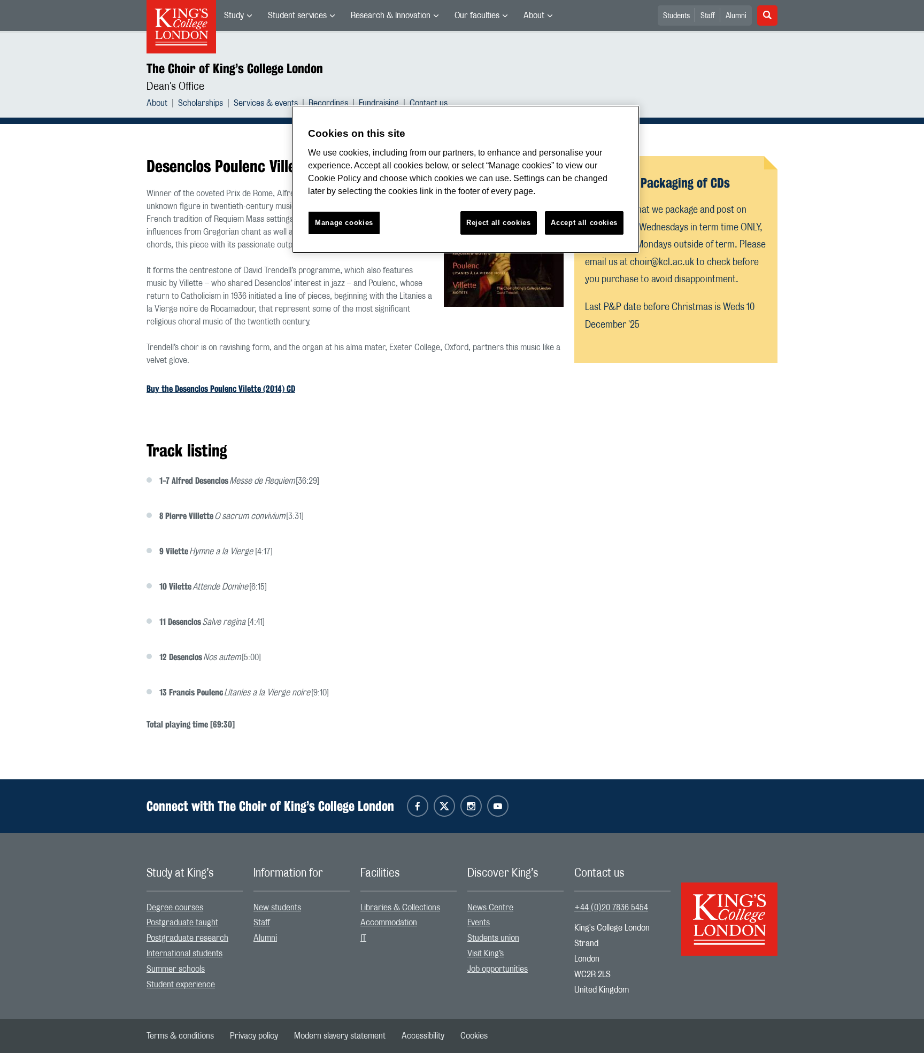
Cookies (474, 1036)
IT (363, 938)
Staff (707, 16)
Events (478, 922)
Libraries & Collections (400, 907)
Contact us (429, 103)
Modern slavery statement (340, 1036)
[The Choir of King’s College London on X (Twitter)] (444, 806)
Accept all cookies (584, 223)
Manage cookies (344, 223)
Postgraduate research (187, 938)
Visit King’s (485, 953)
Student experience (181, 984)
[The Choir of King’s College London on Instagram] (471, 806)
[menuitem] (238, 15)
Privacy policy (254, 1036)
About (533, 15)
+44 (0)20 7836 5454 (611, 907)
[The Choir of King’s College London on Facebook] (417, 806)
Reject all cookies (498, 223)
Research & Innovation (390, 15)
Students (676, 16)
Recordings (328, 103)
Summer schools (176, 969)
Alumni (736, 16)
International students (184, 953)
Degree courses (175, 907)
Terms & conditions (180, 1036)
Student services (297, 15)
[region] (466, 179)
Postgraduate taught (182, 922)
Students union (493, 938)
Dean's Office (175, 86)
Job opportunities (497, 969)
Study (234, 15)
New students (277, 907)
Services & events (266, 103)
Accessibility (423, 1036)
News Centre (490, 907)
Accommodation (388, 922)
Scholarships (200, 103)
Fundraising (379, 103)
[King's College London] (729, 909)
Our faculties (477, 15)
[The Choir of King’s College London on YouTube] (498, 806)
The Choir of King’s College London (235, 68)
